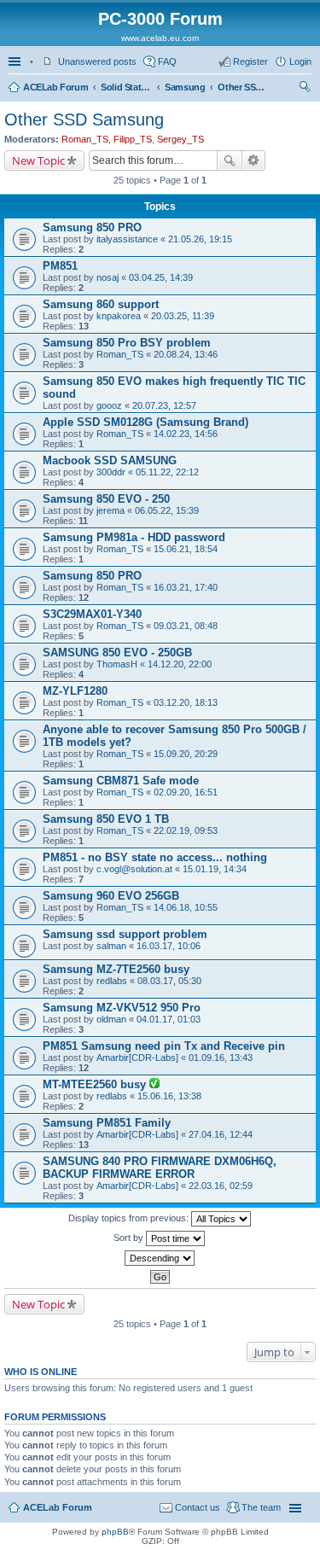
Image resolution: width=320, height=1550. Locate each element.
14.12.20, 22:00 (180, 664)
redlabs (111, 981)
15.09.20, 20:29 (186, 754)
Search (229, 160)
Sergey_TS (180, 139)
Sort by (129, 1237)
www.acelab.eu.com (160, 38)
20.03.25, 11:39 (182, 316)
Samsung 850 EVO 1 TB (106, 819)
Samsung (185, 87)
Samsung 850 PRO (92, 227)
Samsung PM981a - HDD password (134, 537)
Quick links (16, 61)
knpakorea (118, 316)
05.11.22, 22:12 (167, 472)
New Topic (38, 160)
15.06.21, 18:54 (186, 549)
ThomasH (116, 664)
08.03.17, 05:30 (169, 981)
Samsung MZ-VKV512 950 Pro (122, 1007)
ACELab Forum (55, 87)
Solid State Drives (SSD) (126, 87)
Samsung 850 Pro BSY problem (127, 342)
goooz (109, 405)
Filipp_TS (132, 139)
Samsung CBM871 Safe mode (121, 780)
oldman (111, 1019)
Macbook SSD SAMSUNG (110, 460)
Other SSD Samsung (243, 87)
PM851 (60, 265)
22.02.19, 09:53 (186, 830)
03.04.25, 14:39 (161, 277)
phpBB (115, 1531)
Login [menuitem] (300, 61)
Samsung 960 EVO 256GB (111, 895)
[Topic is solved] (154, 1085)
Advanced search (253, 160)
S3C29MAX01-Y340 (92, 614)
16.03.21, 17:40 (186, 587)
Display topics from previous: (129, 1218)
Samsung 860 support (101, 304)
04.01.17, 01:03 (169, 1019)
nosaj (107, 277)
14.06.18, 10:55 (186, 907)
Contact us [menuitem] (197, 1507)
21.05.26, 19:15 (200, 239)
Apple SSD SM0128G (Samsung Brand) (145, 422)
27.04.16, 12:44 (221, 1134)
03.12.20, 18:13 (186, 702)
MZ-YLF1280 (75, 691)
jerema (110, 510)
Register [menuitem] (250, 61)
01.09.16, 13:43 (221, 1057)
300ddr (110, 472)
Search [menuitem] (304, 89)
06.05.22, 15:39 (167, 510)
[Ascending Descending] (160, 1258)
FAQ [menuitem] (167, 61)
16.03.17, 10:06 (169, 946)
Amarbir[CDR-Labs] (137, 1057)
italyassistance (127, 239)
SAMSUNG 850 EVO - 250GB (117, 652)
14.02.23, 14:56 (186, 433)
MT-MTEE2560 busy (96, 1084)
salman (111, 946)
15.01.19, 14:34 (215, 869)
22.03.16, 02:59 (221, 1185)
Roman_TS (84, 139)
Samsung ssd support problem (125, 934)
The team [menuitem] (261, 1507)
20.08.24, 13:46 (186, 354)
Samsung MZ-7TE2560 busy (116, 969)
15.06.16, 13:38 (169, 1096)
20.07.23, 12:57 (164, 405)
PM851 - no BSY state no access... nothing (155, 857)
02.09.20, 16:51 (186, 792)
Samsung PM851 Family (107, 1122)
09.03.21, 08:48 (186, 626)
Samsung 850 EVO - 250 (106, 498)
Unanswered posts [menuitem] (97, 61)
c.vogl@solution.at (134, 869)
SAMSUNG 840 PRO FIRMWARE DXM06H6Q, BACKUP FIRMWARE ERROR (159, 1167)
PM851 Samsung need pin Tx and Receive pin (164, 1046)
